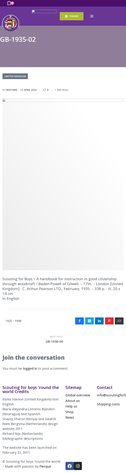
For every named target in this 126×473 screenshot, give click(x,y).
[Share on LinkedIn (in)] (99, 320)
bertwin (11, 89)
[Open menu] (92, 16)
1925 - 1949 (13, 321)
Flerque (45, 466)
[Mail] (119, 320)
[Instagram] (78, 466)
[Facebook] (69, 466)
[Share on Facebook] (79, 320)
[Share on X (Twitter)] (89, 320)
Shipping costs (108, 404)
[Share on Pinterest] (109, 320)
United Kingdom (15, 76)
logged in (30, 368)
